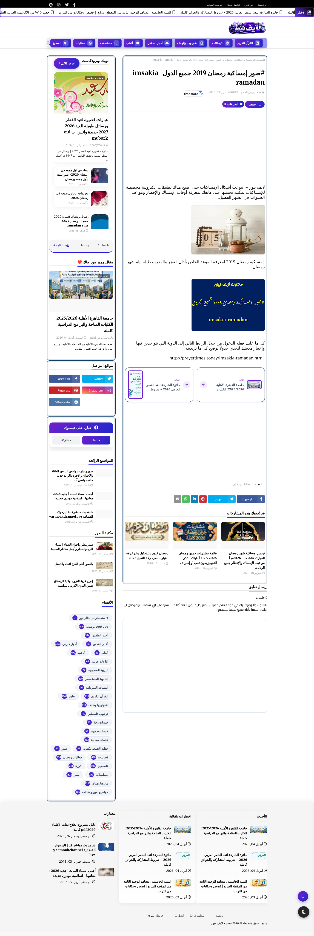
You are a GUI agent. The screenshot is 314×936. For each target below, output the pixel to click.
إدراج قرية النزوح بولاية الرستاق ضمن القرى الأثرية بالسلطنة (73, 583)
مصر (73, 775)
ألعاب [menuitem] (129, 43)
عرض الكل (68, 63)
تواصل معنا (233, 5)
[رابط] (74, 5)
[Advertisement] (195, 148)
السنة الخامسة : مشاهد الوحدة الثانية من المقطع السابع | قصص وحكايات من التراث (126, 12)
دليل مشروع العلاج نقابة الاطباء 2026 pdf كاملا (74, 827)
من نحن (248, 5)
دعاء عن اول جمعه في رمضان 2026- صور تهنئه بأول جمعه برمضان (72, 174)
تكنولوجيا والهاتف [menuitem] (187, 43)
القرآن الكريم (96, 696)
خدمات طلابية (97, 731)
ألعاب (102, 653)
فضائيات (99, 757)
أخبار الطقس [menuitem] (155, 43)
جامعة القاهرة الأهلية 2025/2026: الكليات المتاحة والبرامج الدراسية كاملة (84, 324)
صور (60, 748)
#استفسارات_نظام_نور (91, 618)
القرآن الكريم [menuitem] (245, 43)
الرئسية (219, 915)
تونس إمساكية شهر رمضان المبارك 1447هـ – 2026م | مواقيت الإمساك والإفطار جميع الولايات (244, 560)
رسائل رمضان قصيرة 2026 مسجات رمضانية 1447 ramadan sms (71, 221)
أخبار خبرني (66, 644)
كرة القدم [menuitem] (217, 43)
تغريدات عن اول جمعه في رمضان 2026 (72, 195)
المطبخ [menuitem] (57, 43)
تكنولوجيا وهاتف (95, 705)
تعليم (68, 696)
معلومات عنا (197, 915)
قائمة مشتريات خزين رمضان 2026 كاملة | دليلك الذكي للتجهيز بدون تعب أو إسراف (198, 558)
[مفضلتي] (303, 896)
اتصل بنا (179, 915)
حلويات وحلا (98, 722)
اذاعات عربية (97, 661)
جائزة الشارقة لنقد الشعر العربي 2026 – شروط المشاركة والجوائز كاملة (240, 12)
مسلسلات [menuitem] (106, 43)
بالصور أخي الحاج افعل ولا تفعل (73, 564)
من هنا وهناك (96, 783)
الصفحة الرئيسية (255, 60)
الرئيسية (262, 5)
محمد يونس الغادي (250, 92)
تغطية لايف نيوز (221, 923)
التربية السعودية (95, 670)
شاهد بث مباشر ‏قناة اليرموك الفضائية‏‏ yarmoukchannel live (71, 514)
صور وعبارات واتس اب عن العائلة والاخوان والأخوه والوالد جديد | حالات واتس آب (72, 475)
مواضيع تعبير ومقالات (92, 792)
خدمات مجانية (96, 740)
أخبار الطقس (96, 635)
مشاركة (66, 440)
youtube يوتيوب (93, 626)
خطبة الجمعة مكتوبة (92, 748)
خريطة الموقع (215, 5)
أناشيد (78, 653)
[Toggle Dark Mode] (303, 912)
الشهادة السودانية (93, 687)
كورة (75, 766)
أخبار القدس (97, 644)
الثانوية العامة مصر (93, 679)
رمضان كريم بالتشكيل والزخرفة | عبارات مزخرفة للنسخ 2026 (147, 555)
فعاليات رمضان (234, 60)
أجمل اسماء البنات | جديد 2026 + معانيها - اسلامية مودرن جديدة (71, 496)
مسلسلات (98, 775)
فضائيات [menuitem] (81, 43)
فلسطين (99, 766)
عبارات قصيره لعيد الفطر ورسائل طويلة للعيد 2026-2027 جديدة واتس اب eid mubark (85, 129)
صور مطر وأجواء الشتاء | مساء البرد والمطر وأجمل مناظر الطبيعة (72, 547)
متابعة (96, 440)
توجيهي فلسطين (94, 714)
